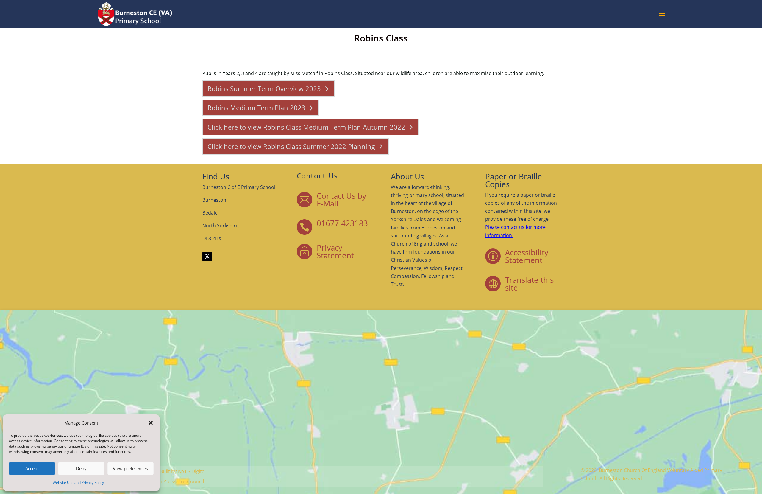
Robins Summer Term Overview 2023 (264, 88)
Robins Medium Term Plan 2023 (256, 107)
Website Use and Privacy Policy (78, 482)
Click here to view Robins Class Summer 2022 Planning (291, 146)
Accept (32, 468)
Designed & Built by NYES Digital (169, 471)
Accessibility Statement (526, 256)
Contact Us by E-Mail (341, 199)
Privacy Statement (335, 251)
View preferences (130, 468)
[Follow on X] (207, 256)
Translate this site (529, 283)
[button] (151, 423)
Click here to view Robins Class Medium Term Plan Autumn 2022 (306, 126)
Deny (81, 468)
